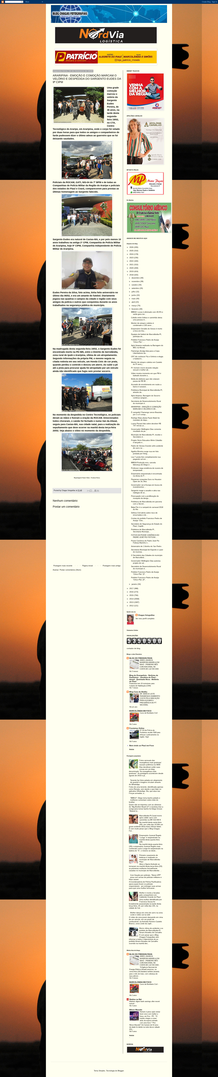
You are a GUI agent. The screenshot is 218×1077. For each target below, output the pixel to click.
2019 (131, 271)
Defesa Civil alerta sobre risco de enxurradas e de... (144, 514)
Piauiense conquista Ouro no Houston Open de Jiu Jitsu (146, 480)
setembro (136, 288)
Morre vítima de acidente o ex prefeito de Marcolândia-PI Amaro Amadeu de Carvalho (151, 930)
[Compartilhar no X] (93, 490)
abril (133, 302)
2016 (131, 592)
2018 (131, 275)
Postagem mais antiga (111, 566)
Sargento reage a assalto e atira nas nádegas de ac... (145, 491)
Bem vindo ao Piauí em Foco (141, 746)
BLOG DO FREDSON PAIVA (140, 658)
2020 (131, 268)
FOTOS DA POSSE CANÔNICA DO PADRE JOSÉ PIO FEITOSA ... (145, 536)
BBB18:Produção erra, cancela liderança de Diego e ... (143, 464)
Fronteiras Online (136, 728)
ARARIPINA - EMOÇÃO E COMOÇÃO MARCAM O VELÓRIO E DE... (146, 408)
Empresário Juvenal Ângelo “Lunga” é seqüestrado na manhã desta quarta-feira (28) (150, 838)
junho (134, 295)
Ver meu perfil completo (144, 619)
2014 (131, 599)
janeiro (135, 584)
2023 (131, 258)
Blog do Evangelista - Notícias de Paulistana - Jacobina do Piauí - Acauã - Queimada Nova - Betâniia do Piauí (144, 678)
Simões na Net (135, 999)
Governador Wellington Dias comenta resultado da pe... (146, 430)
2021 (131, 265)
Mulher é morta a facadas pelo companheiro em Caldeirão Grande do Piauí (150, 895)
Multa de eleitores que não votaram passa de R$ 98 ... (145, 380)
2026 (131, 247)
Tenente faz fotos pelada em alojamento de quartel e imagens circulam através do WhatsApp (145, 782)
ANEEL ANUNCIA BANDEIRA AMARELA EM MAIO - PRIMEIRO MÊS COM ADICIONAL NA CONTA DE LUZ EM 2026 (149, 664)
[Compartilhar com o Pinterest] (98, 490)
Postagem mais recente (62, 566)
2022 (131, 261)
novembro (136, 281)
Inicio (131, 749)
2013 (131, 602)
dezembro (136, 278)
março (134, 306)
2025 (131, 251)
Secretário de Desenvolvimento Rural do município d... (146, 567)
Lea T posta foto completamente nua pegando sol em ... (146, 458)
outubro (135, 285)
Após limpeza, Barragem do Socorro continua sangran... (145, 397)
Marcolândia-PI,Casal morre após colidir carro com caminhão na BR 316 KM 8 (150, 818)
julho (134, 292)
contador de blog (133, 648)
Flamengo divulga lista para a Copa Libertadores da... (145, 352)
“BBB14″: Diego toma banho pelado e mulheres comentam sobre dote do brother (144, 800)
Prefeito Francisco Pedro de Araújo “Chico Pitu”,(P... (145, 579)
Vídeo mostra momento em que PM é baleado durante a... (146, 374)
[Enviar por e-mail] (88, 490)
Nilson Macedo (135, 1010)
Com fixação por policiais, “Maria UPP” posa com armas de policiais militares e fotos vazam (145, 877)
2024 (131, 254)
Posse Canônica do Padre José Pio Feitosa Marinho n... (145, 542)
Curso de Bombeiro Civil (148, 713)
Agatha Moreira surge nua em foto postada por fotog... (145, 452)
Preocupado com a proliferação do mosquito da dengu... (145, 497)
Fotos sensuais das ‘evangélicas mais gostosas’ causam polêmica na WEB (150, 762)
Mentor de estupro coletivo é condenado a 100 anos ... (142, 324)
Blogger (121, 1071)
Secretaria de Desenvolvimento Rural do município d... (146, 402)
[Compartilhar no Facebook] (95, 490)
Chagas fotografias (146, 615)
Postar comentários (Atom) (70, 570)
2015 (131, 595)
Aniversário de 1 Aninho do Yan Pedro (146, 546)
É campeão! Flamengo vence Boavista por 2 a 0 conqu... (146, 413)
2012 (131, 606)
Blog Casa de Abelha (138, 692)
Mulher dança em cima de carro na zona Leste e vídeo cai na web (146, 914)
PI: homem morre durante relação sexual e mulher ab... (144, 369)
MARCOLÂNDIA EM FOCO (140, 711)
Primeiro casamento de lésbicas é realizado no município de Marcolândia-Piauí (149, 858)
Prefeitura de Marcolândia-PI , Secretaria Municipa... (143, 530)
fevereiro (135, 309)
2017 (131, 588)
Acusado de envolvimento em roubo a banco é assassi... (146, 385)
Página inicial (87, 566)
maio (134, 299)
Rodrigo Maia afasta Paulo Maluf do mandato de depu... (145, 419)
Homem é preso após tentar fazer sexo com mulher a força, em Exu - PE (150, 1014)
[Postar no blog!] (90, 490)
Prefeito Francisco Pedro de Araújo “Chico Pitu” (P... (145, 573)
